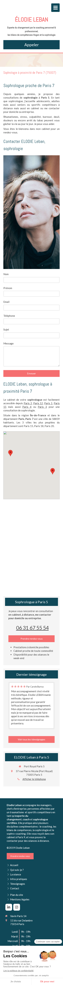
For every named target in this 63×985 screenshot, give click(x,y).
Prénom (7, 288)
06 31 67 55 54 (32, 628)
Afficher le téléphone (34, 779)
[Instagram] (16, 907)
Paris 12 (38, 403)
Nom (6, 274)
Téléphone (9, 315)
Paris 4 (26, 406)
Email (6, 301)
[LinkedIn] (8, 907)
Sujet (6, 329)
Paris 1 (48, 403)
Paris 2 (28, 403)
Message (8, 343)
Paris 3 (42, 406)
